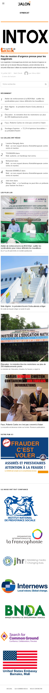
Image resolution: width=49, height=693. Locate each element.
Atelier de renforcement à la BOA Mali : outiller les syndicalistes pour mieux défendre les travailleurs (24, 100)
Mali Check (18, 73)
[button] (45, 84)
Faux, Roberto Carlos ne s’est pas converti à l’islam (25, 123)
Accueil (9, 689)
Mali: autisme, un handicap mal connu (21, 156)
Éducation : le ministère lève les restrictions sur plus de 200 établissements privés (25, 116)
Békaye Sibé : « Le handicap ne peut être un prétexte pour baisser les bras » (27, 184)
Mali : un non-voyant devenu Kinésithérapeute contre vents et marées (27, 147)
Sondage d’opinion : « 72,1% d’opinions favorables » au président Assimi (25, 129)
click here (9, 181)
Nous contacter (36, 689)
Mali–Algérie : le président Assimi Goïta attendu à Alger (24, 108)
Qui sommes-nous (21, 689)
